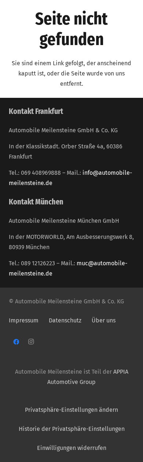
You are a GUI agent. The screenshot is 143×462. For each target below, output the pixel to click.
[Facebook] (16, 342)
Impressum (23, 320)
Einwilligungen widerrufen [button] (71, 447)
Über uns (103, 320)
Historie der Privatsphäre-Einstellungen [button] (72, 428)
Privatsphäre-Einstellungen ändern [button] (71, 409)
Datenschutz (66, 320)
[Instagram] (30, 342)
